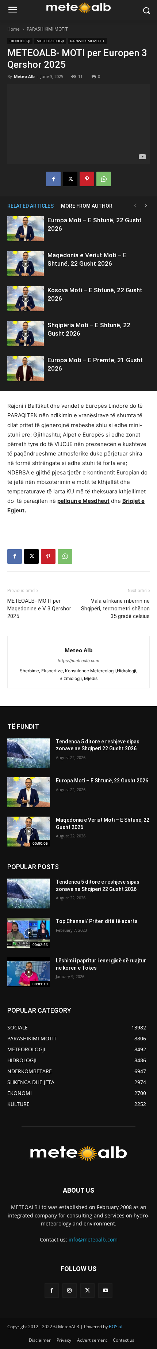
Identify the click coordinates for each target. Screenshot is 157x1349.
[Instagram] (69, 1290)
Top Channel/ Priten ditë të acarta (97, 921)
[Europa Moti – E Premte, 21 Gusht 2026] (25, 368)
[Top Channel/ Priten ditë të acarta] (28, 933)
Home (13, 29)
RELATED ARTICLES (30, 206)
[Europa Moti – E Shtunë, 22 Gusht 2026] (25, 228)
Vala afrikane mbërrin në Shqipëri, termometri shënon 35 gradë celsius (115, 608)
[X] (70, 179)
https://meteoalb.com (78, 660)
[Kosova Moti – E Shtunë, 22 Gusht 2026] (25, 298)
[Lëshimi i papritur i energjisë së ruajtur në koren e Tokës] (28, 972)
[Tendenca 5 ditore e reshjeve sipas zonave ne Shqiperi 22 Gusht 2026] (28, 753)
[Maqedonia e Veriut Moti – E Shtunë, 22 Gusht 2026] (25, 263)
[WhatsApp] (103, 179)
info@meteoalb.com (93, 1239)
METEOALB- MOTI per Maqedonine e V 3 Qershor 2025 (39, 608)
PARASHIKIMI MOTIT (47, 29)
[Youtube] (105, 1290)
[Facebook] (53, 179)
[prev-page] (135, 205)
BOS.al (115, 1326)
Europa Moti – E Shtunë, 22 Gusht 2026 (102, 780)
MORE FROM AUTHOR (86, 206)
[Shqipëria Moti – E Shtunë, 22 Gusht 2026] (25, 333)
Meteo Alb (24, 76)
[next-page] (146, 205)
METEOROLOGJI (50, 40)
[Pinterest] (87, 179)
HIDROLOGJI (19, 40)
